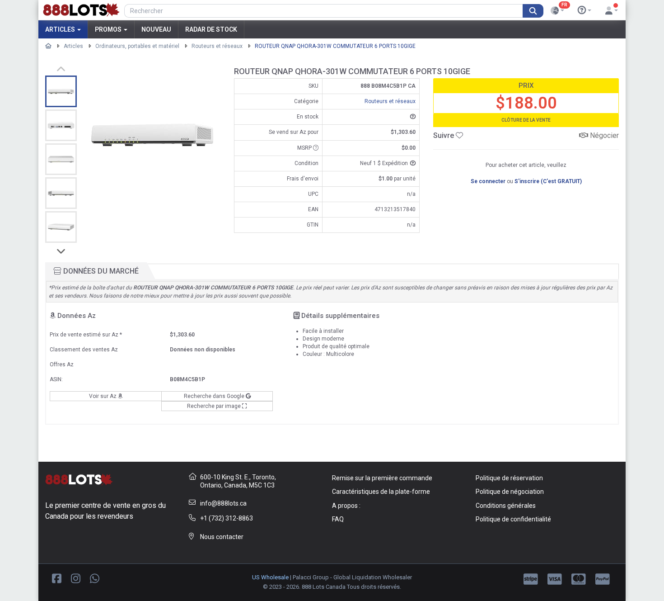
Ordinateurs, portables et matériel (137, 46)
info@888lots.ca (223, 503)
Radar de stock (211, 29)
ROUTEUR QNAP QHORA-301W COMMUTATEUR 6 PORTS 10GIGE (335, 46)
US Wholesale (270, 577)
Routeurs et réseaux (217, 46)
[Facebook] (56, 577)
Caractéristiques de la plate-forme (381, 491)
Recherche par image (214, 406)
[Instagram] (75, 577)
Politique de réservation (509, 478)
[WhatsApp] (94, 577)
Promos (109, 29)
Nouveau (156, 29)
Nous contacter (221, 536)
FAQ (338, 519)
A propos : (346, 505)
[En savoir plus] (584, 10)
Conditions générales (506, 505)
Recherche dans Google (215, 396)
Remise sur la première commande (382, 478)
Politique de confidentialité (513, 519)
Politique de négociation (510, 491)
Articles (60, 29)
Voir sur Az (103, 396)
